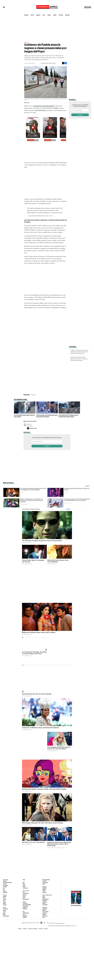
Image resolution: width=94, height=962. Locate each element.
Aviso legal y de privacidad (32, 928)
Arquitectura (25, 907)
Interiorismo (25, 908)
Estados (26, 42)
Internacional (5, 885)
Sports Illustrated (47, 895)
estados (49, 15)
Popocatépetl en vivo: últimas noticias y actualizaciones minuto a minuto (68, 415)
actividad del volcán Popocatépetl (43, 106)
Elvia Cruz (29, 424)
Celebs (24, 886)
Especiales (44, 892)
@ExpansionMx (33, 428)
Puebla (33, 394)
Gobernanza (25, 915)
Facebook (90, 7)
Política (5, 895)
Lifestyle (43, 903)
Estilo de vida (25, 888)
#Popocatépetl (31, 212)
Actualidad (44, 888)
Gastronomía (44, 908)
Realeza (4, 910)
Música (24, 897)
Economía (5, 884)
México (4, 897)
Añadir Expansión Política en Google (49, 63)
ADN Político (30, 426)
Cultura (24, 879)
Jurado (43, 917)
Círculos (4, 911)
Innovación (44, 881)
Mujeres (4, 891)
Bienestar (44, 914)
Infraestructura (25, 906)
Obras (4, 888)
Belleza (4, 914)
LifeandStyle (5, 892)
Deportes (24, 895)
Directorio (46, 928)
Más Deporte (44, 902)
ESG (3, 889)
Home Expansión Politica (7, 882)
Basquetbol (44, 900)
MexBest (44, 907)
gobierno (26, 15)
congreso (38, 15)
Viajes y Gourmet (6, 916)
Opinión (4, 903)
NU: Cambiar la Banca (76, 905)
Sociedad (61, 15)
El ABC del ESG (45, 882)
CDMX (44, 15)
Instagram (88, 7)
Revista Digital (44, 904)
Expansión (5, 879)
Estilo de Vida (44, 916)
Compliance (25, 928)
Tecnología (5, 886)
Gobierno (4, 896)
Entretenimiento (26, 893)
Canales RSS (41, 928)
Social (24, 914)
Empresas (5, 881)
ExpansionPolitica (47, 923)
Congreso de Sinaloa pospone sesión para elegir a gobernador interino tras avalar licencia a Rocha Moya (79, 351)
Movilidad (24, 917)
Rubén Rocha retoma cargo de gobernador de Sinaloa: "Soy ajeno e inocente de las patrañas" (79, 358)
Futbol (43, 896)
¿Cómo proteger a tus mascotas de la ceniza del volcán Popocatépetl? (47, 415)
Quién (4, 907)
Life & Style (26, 890)
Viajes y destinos (45, 911)
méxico (32, 15)
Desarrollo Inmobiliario (27, 904)
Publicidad (20, 928)
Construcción (25, 903)
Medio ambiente (26, 913)
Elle (24, 882)
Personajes (44, 913)
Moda (4, 913)
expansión (67, 15)
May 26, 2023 (49, 215)
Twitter (85, 7)
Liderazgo (44, 889)
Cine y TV (24, 896)
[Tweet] (63, 63)
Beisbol (43, 897)
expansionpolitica (44, 923)
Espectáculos (5, 909)
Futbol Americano (45, 899)
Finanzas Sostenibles (46, 879)
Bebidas (43, 910)
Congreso (4, 899)
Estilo (24, 892)
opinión (54, 15)
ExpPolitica (41, 923)
